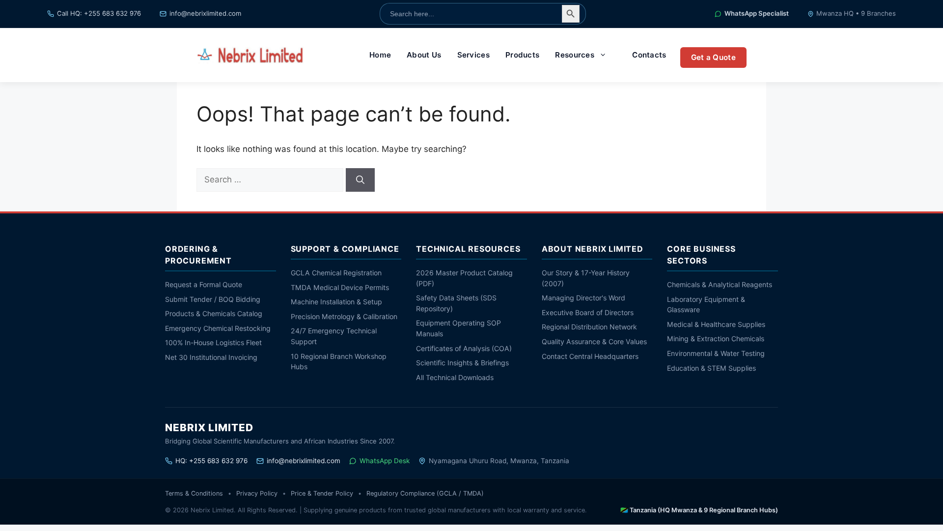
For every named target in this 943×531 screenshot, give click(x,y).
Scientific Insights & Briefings (462, 362)
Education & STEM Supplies (711, 368)
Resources (574, 54)
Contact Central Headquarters (590, 356)
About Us (424, 54)
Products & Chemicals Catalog (213, 313)
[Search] (360, 180)
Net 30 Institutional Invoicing (211, 357)
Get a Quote (713, 57)
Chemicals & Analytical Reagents (719, 284)
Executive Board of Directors (588, 312)
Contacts (649, 54)
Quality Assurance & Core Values (594, 341)
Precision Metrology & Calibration (344, 316)
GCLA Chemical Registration (336, 272)
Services (473, 54)
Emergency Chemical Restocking (218, 328)
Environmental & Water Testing (716, 353)
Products (522, 54)
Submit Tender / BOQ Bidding (212, 299)
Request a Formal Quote (203, 284)
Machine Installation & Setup (336, 301)
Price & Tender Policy (322, 493)
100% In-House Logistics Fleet (213, 342)
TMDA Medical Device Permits (340, 287)
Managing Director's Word (583, 298)
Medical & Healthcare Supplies (716, 324)
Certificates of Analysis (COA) (464, 348)
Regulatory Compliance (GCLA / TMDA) (425, 493)
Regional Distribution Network (589, 327)
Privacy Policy (256, 493)
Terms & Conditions (194, 493)
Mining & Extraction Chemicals (715, 338)
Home (380, 54)
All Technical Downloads (455, 377)
